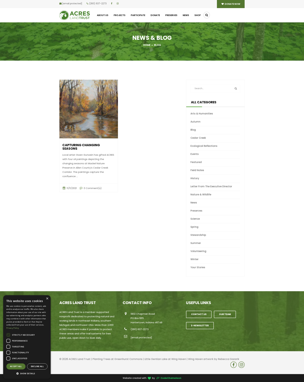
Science (195, 218)
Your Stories (197, 267)
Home (146, 45)
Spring (194, 227)
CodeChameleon (171, 378)
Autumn (195, 121)
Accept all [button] (16, 366)
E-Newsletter (200, 325)
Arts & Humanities (201, 113)
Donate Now (232, 4)
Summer (195, 243)
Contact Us (198, 314)
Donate (155, 15)
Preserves (171, 15)
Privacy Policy (12, 328)
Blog (193, 129)
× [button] (47, 298)
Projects (119, 15)
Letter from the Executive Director (211, 186)
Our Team (225, 314)
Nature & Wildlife (200, 194)
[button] (27, 374)
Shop (197, 15)
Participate (138, 15)
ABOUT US (102, 15)
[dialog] (27, 337)
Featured (196, 162)
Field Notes (197, 170)
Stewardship (198, 235)
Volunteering (198, 251)
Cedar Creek (198, 138)
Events (194, 154)
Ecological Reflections (203, 146)
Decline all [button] (37, 366)
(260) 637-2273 (98, 3)
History (194, 178)
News (186, 15)
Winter (194, 259)
